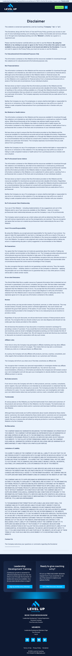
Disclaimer (45, 648)
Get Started (59, 7)
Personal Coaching (36, 620)
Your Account (36, 632)
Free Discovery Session (36, 622)
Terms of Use (27, 648)
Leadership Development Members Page (36, 630)
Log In (36, 634)
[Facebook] (27, 640)
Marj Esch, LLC (41, 653)
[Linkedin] (33, 640)
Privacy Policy (37, 648)
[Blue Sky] (45, 640)
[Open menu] (66, 7)
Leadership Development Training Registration (36, 618)
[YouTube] (39, 640)
